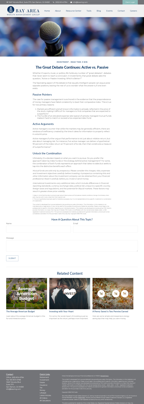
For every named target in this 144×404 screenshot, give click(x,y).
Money (42, 390)
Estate (42, 382)
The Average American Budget (20, 312)
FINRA (80, 397)
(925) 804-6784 (61, 2)
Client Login (130, 2)
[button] (47, 11)
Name (9, 223)
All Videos (43, 398)
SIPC (83, 397)
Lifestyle (43, 393)
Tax (41, 388)
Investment (44, 380)
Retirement (44, 377)
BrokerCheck (105, 376)
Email (75, 223)
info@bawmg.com (80, 2)
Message (10, 238)
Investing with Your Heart (61, 312)
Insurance (43, 385)
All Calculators (45, 401)
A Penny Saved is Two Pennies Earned (110, 312)
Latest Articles (45, 395)
